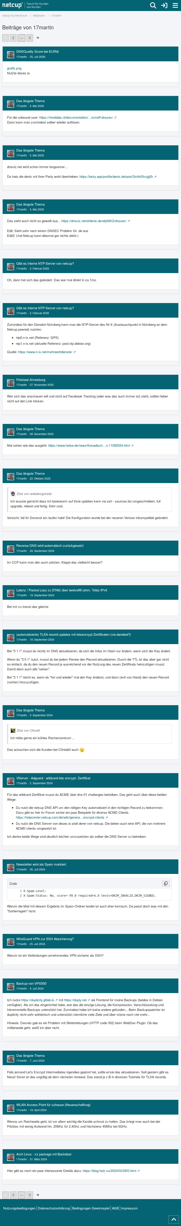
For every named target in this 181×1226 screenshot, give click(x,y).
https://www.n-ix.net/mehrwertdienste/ (45, 351)
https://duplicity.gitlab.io (37, 999)
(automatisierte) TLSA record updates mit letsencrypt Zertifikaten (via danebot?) (73, 634)
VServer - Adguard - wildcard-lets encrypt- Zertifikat (53, 778)
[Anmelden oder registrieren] (164, 5)
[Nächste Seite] (37, 37)
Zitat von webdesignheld (34, 493)
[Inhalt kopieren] (165, 884)
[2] (16, 895)
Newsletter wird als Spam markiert (41, 864)
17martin (21, 56)
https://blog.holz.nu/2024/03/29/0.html (109, 1170)
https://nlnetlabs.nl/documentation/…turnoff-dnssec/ (76, 117)
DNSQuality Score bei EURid (37, 51)
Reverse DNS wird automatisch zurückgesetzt (49, 545)
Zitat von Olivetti (28, 730)
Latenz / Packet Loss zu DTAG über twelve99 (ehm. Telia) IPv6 (61, 590)
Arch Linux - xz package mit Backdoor (44, 1154)
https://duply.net (75, 999)
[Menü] (175, 5)
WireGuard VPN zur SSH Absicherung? (45, 938)
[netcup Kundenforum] (25, 5)
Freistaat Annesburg (30, 379)
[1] (16, 891)
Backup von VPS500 (31, 983)
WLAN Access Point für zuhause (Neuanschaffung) (53, 1104)
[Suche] (153, 5)
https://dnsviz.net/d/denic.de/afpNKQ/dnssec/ (93, 220)
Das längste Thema (30, 100)
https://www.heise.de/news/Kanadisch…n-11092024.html (89, 445)
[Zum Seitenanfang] (174, 1219)
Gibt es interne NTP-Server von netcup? (45, 263)
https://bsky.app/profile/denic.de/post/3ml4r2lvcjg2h (116, 176)
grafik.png (14, 68)
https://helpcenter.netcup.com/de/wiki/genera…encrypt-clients (60, 817)
